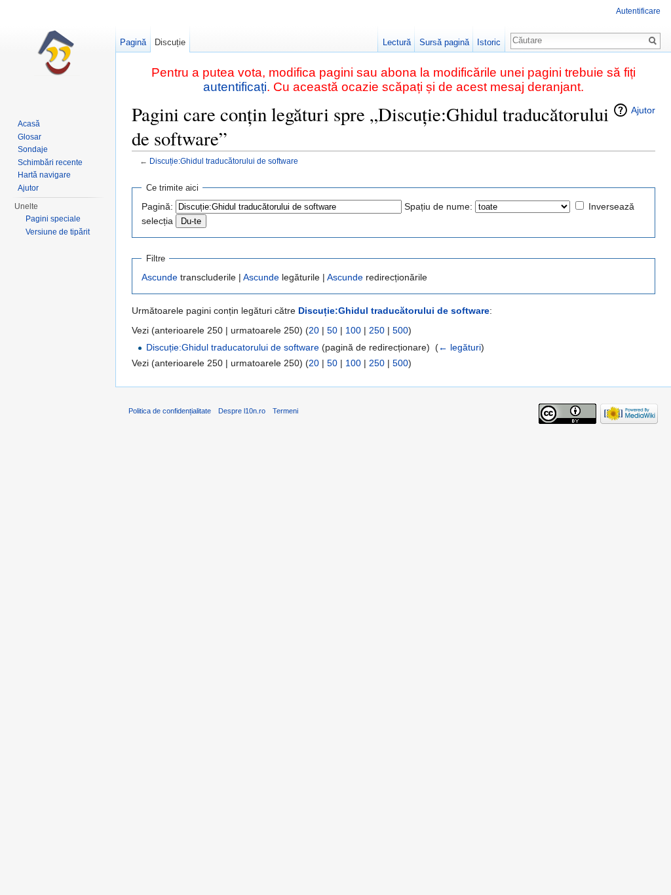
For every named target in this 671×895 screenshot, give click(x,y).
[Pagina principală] (57, 52)
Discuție (170, 42)
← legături (459, 347)
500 (400, 330)
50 (332, 330)
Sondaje (33, 149)
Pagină (133, 42)
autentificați (235, 87)
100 (353, 330)
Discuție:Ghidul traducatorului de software (232, 347)
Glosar (29, 137)
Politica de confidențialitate (169, 411)
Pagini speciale (53, 218)
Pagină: (157, 206)
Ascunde (160, 277)
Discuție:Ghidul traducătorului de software (223, 161)
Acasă (29, 123)
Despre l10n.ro (241, 411)
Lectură (397, 42)
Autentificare (638, 11)
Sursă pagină (444, 42)
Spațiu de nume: (438, 206)
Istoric (489, 42)
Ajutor (643, 110)
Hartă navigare (44, 175)
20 (314, 330)
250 (377, 330)
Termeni (285, 411)
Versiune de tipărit (58, 232)
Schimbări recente (50, 162)
